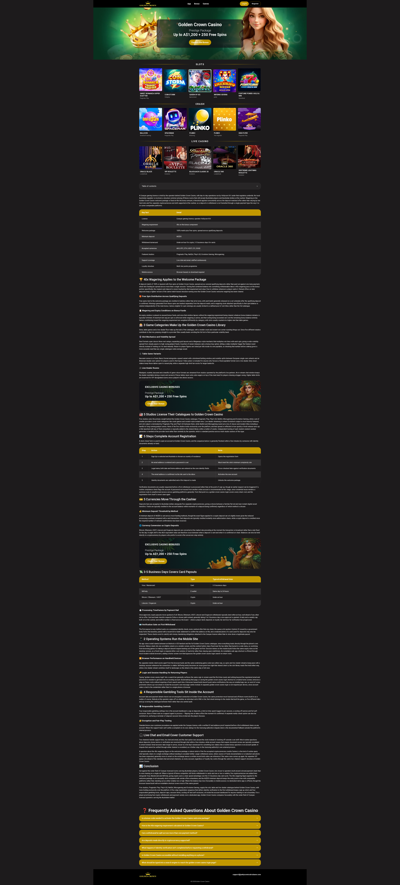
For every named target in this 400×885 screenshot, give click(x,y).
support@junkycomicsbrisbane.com (247, 875)
